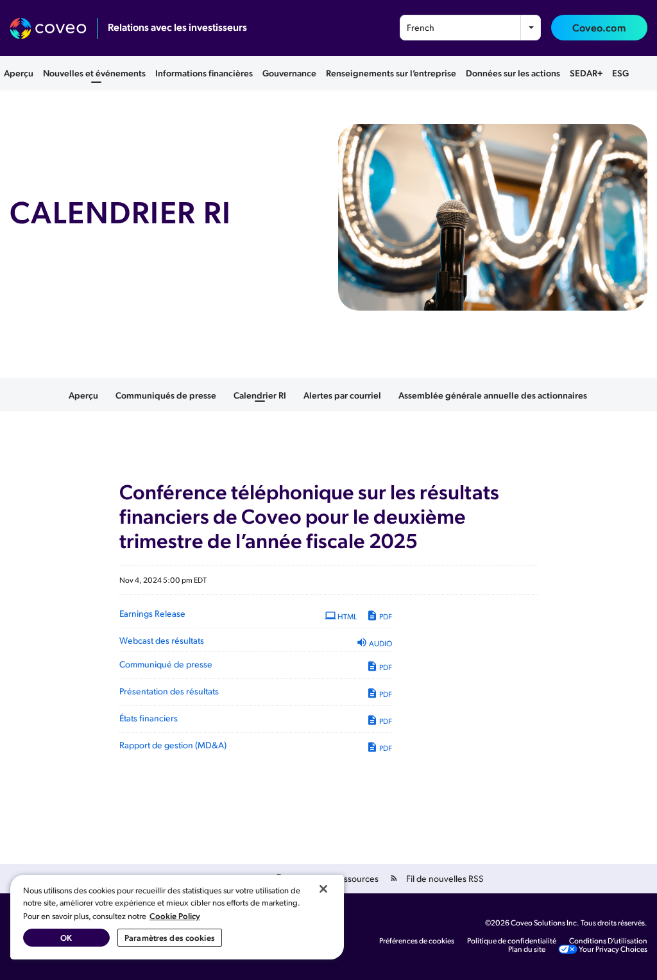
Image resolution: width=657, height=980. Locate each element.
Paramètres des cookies (169, 937)
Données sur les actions (513, 72)
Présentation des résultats (169, 690)
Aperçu (18, 72)
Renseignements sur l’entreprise (391, 72)
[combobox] (470, 27)
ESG (620, 72)
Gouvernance (289, 72)
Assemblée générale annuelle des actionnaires (492, 394)
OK (66, 937)
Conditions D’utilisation (608, 941)
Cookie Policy (174, 915)
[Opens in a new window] (54, 28)
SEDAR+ (586, 72)
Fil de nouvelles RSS (445, 878)
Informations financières (204, 72)
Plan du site (526, 949)
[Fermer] (323, 889)
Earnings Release (152, 613)
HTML (346, 616)
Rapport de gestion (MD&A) (172, 744)
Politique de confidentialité (511, 941)
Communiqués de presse (165, 394)
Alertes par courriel (342, 394)
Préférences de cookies (416, 940)
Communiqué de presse (165, 663)
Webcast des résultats (161, 640)
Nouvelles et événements (94, 72)
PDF (385, 616)
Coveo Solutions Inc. (545, 922)
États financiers (148, 717)
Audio (380, 643)
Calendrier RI (260, 394)
